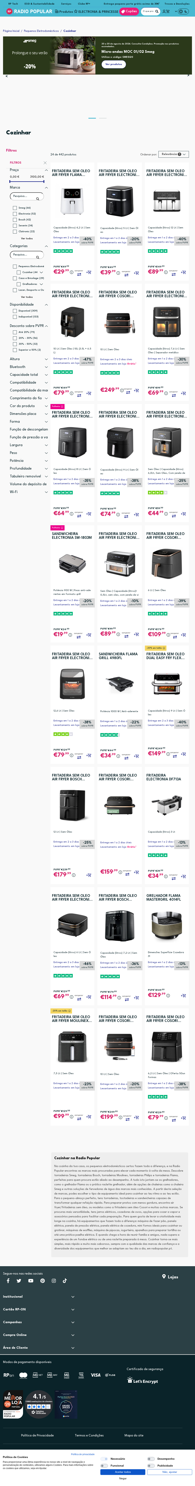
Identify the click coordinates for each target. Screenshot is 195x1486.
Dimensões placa (23, 414)
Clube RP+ (84, 4)
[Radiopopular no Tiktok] (65, 1282)
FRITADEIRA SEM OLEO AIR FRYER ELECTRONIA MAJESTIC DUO (166, 173)
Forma (15, 421)
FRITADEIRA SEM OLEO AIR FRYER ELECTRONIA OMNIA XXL (72, 414)
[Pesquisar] (156, 11)
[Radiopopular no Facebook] (8, 1282)
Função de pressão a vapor (31, 437)
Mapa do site (134, 1435)
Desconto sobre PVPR (27, 326)
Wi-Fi (14, 492)
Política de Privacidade (37, 1435)
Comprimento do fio (26, 398)
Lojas (172, 1277)
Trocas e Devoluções (177, 4)
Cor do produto (22, 406)
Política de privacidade (83, 1454)
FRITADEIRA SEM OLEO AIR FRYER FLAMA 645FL (71, 173)
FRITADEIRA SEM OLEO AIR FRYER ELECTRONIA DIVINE (166, 294)
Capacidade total (24, 375)
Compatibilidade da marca (31, 390)
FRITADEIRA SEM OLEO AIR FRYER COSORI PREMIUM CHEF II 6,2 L (165, 1019)
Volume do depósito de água (33, 484)
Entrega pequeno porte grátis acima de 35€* (132, 4)
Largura (16, 445)
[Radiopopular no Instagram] (54, 1282)
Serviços (66, 4)
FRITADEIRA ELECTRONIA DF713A (163, 777)
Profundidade (21, 468)
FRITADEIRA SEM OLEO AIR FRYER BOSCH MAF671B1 (118, 898)
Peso (13, 453)
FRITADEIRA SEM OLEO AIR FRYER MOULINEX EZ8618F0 (71, 1019)
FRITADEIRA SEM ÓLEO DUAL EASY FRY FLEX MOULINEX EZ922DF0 (165, 656)
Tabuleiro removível (25, 476)
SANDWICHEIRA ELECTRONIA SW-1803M (72, 536)
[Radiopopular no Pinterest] (42, 1282)
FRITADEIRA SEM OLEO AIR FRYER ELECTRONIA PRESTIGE (119, 536)
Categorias (19, 246)
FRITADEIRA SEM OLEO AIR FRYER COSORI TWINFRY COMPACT (118, 777)
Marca (15, 187)
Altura (15, 359)
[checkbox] (104, 1459)
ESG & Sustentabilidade (39, 4)
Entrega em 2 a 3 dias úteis (69, 237)
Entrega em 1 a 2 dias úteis (116, 238)
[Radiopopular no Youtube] (30, 1282)
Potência (16, 461)
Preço (14, 170)
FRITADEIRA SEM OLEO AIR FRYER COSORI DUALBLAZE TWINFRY (118, 294)
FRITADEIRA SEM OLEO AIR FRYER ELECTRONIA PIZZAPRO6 (72, 898)
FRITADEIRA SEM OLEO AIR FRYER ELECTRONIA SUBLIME (166, 414)
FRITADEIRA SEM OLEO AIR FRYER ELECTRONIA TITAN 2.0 (119, 414)
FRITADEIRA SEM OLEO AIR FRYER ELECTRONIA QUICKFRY (119, 173)
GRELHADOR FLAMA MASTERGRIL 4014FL (163, 897)
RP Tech (13, 4)
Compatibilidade (23, 382)
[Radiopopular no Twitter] (19, 1282)
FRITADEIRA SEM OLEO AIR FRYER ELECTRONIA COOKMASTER (72, 656)
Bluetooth (17, 367)
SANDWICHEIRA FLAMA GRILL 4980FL (118, 656)
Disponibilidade (22, 304)
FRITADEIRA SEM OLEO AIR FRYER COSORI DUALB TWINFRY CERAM (119, 1019)
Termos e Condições (89, 1435)
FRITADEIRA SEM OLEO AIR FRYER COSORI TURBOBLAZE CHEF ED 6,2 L (165, 536)
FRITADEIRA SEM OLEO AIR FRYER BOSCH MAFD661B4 (71, 777)
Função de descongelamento (32, 429)
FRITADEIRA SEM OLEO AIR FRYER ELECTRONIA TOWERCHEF (72, 294)
